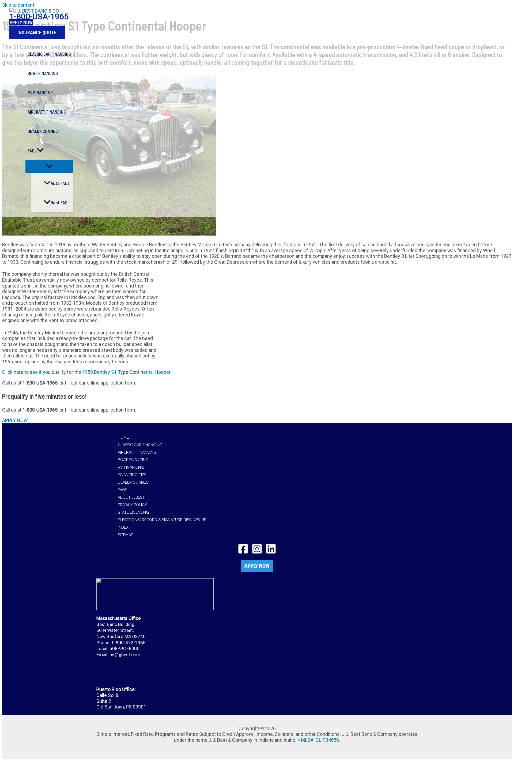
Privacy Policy (132, 505)
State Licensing (133, 512)
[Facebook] (243, 552)
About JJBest (131, 497)
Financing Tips (132, 475)
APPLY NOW (257, 566)
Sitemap (125, 535)
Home (123, 437)
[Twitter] (257, 552)
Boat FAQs (60, 202)
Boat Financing (133, 460)
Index (123, 527)
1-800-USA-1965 (39, 16)
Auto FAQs (60, 183)
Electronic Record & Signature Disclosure (162, 520)
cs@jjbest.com (124, 654)
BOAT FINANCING (43, 73)
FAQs (32, 150)
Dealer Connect (134, 482)
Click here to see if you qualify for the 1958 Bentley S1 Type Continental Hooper (86, 372)
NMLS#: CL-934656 (318, 740)
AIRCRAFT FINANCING (47, 111)
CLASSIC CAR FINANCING (49, 54)
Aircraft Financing (137, 452)
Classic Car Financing (140, 445)
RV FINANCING (40, 92)
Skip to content (18, 5)
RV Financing (131, 467)
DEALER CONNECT (44, 131)
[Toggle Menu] (49, 166)
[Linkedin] (271, 552)
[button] (37, 32)
